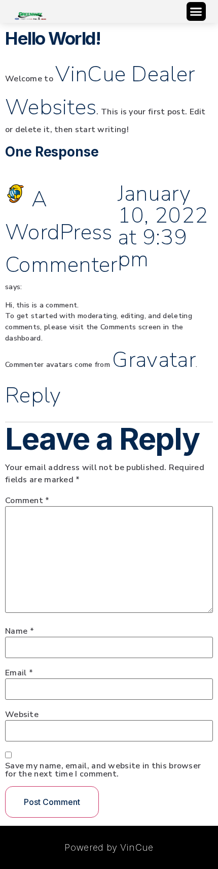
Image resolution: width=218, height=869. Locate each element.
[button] (196, 12)
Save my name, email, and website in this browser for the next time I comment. (103, 770)
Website (22, 714)
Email (19, 673)
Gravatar (153, 360)
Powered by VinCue (108, 847)
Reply (33, 395)
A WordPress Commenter (61, 232)
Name (19, 631)
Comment (27, 500)
